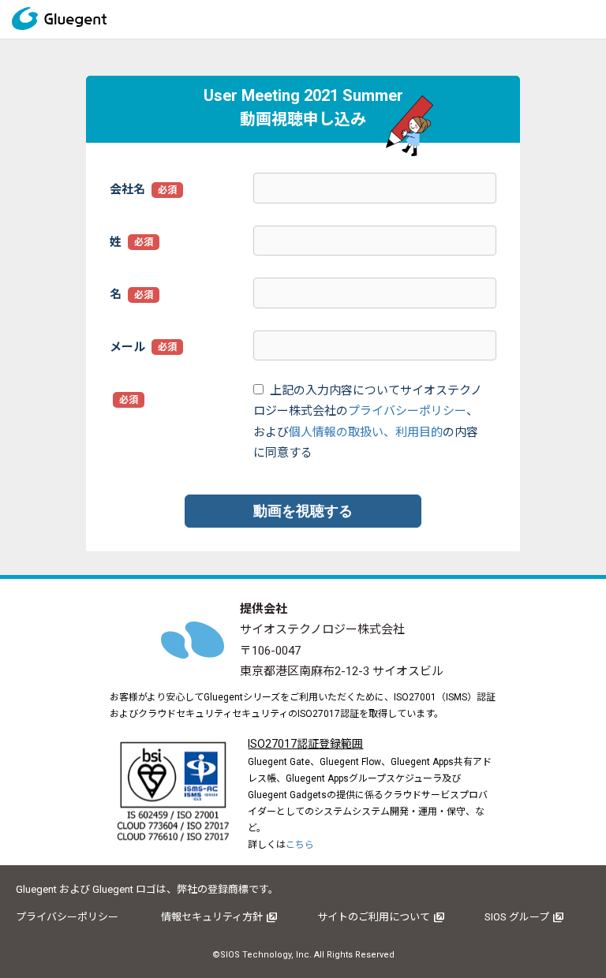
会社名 (127, 189)
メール (127, 347)
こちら (300, 844)
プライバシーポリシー (407, 411)
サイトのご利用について (373, 917)
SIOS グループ (516, 917)
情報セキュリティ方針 (212, 917)
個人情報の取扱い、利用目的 (366, 432)
